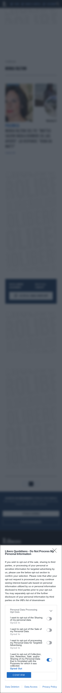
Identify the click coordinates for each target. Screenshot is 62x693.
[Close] (55, 551)
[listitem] (31, 610)
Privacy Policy (49, 686)
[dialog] (31, 619)
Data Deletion (12, 686)
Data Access (30, 686)
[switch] (49, 618)
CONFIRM (19, 675)
